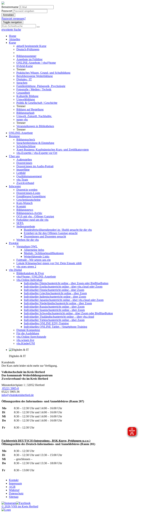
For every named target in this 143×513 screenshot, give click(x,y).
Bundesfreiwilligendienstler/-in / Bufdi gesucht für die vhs (58, 229)
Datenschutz (16, 493)
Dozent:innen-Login (28, 193)
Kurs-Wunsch (24, 203)
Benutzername (9, 7)
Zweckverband (25, 183)
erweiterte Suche (11, 29)
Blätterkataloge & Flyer (30, 273)
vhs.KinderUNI (25, 343)
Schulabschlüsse (26, 146)
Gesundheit (23, 92)
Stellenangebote (25, 226)
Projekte (14, 243)
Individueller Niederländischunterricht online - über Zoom (58, 303)
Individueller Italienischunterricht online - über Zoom (55, 296)
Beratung (14, 136)
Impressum (15, 483)
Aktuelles (14, 39)
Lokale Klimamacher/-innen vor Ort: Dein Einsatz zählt (49, 263)
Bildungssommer (26, 56)
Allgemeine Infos (34, 249)
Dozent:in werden (26, 189)
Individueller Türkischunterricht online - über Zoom (54, 320)
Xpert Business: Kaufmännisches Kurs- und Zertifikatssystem (52, 149)
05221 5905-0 (10, 388)
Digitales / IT (24, 79)
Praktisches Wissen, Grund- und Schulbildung (43, 72)
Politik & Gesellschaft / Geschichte (36, 102)
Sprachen (21, 82)
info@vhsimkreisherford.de (17, 395)
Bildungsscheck (25, 139)
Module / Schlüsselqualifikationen (44, 253)
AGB (12, 486)
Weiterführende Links (36, 256)
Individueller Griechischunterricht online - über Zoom (55, 293)
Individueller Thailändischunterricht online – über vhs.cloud (59, 316)
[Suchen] (38, 26)
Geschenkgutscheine (28, 199)
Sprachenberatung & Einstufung (35, 142)
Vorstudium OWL (27, 246)
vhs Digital (15, 269)
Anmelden (8, 15)
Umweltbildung (25, 99)
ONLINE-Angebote (21, 132)
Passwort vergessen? (13, 18)
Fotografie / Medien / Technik (33, 89)
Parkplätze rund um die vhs (32, 219)
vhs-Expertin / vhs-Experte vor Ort (36, 152)
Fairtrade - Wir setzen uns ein (33, 259)
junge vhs (22, 119)
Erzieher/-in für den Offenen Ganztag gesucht (50, 233)
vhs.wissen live (25, 340)
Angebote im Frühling (29, 59)
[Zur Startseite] (2, 3)
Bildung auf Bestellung (30, 109)
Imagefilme (23, 169)
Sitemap (13, 496)
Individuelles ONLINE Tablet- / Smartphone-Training (55, 326)
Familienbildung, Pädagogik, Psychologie (40, 86)
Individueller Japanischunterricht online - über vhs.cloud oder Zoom (64, 300)
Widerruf (14, 490)
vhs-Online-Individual (29, 279)
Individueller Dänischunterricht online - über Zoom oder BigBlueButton (66, 283)
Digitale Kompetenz (28, 330)
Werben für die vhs (27, 239)
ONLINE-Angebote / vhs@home (36, 62)
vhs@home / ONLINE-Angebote (36, 276)
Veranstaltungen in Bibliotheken (35, 126)
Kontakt (21, 206)
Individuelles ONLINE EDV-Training (46, 323)
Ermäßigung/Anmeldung (31, 196)
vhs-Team (22, 179)
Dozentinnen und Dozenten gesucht (45, 236)
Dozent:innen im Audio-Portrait (34, 166)
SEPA (20, 223)
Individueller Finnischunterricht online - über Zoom (54, 289)
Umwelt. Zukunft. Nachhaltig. (34, 116)
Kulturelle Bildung (27, 96)
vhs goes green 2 (26, 266)
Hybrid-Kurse (24, 66)
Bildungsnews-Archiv (29, 213)
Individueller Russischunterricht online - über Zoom (54, 306)
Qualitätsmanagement (29, 176)
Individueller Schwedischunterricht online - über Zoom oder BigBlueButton (68, 313)
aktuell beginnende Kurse (31, 46)
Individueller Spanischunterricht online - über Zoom (54, 310)
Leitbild (21, 173)
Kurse (12, 42)
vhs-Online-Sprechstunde (31, 336)
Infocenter (15, 186)
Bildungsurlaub (25, 112)
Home (12, 36)
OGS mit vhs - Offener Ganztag (35, 216)
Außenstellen (24, 159)
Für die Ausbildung (27, 333)
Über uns (14, 156)
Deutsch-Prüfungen (27, 49)
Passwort (6, 10)
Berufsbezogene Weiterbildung (34, 76)
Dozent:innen (24, 163)
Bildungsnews (24, 209)
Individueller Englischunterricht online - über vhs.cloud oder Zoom (63, 286)
